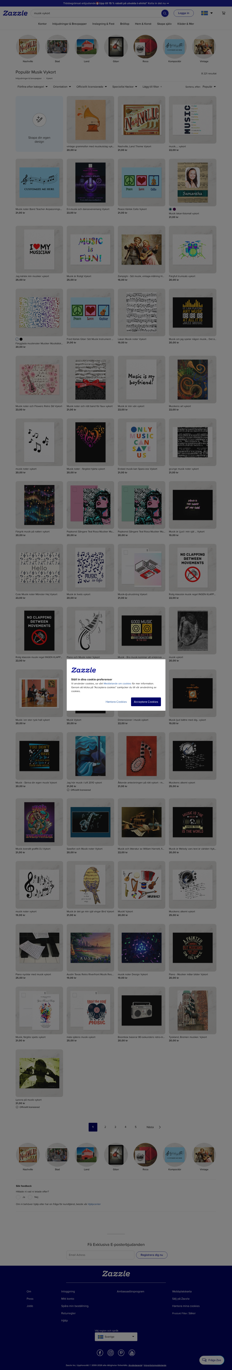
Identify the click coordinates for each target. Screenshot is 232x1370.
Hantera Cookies (116, 702)
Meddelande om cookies (117, 683)
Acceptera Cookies (146, 702)
